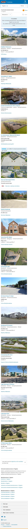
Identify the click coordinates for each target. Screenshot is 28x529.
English (5, 520)
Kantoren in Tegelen (5, 479)
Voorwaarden (14, 524)
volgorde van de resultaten (17, 461)
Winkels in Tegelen (5, 483)
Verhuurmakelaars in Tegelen (7, 498)
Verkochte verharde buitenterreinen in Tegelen (11, 485)
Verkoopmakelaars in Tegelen (7, 494)
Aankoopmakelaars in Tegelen (8, 492)
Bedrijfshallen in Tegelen (6, 481)
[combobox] (10, 5)
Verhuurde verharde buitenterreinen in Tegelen (12, 487)
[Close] (25, 462)
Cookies (8, 524)
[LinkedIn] (5, 516)
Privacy (2, 524)
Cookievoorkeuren (7, 526)
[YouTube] (2, 516)
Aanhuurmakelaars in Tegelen (8, 496)
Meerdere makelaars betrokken (12, 186)
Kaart (25, 14)
